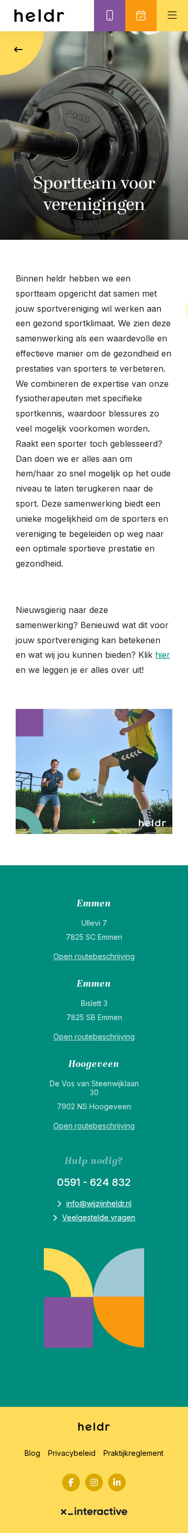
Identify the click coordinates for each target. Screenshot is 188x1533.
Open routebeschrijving (94, 956)
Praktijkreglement (133, 1453)
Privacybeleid (72, 1453)
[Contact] (109, 15)
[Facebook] (71, 1482)
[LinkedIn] (117, 1482)
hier (162, 654)
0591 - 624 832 (94, 1182)
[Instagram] (94, 1482)
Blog (32, 1453)
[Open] (172, 15)
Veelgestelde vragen (98, 1217)
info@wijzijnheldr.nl (99, 1203)
